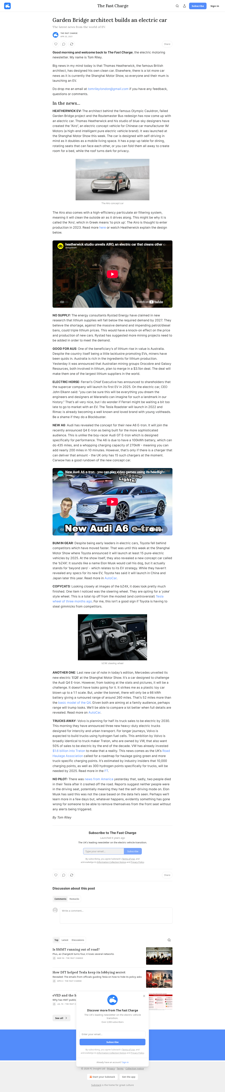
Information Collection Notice (111, 1052)
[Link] (48, 103)
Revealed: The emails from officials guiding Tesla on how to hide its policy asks (97, 976)
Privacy (111, 1068)
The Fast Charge (69, 33)
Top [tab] (56, 940)
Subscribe (198, 6)
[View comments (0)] (63, 44)
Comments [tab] (60, 898)
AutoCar (111, 578)
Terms (120, 1068)
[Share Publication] (184, 6)
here (102, 227)
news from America (98, 779)
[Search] (177, 6)
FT (106, 771)
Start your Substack (104, 1076)
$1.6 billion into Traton (69, 751)
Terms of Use (128, 1049)
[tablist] (67, 899)
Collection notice (135, 1068)
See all (59, 1018)
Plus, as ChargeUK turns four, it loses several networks (83, 954)
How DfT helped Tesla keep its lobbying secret (89, 972)
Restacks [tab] (74, 898)
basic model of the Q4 (74, 703)
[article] (112, 956)
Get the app (128, 1076)
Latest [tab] (65, 940)
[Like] (56, 44)
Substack (96, 1085)
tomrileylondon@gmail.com (108, 89)
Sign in (215, 6)
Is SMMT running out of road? (76, 949)
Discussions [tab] (78, 940)
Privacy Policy (137, 1052)
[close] (144, 996)
